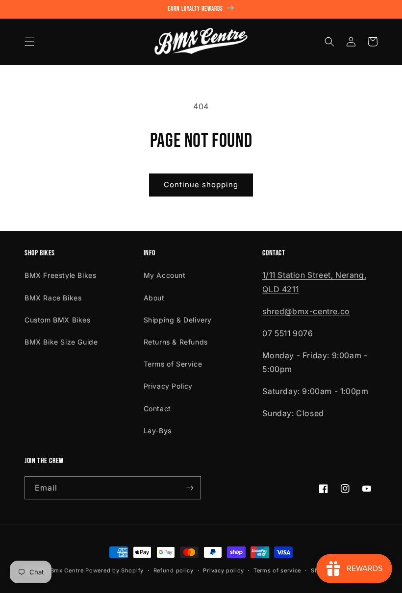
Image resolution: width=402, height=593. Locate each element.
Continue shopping (201, 184)
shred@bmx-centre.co (306, 311)
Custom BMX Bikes (58, 320)
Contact (157, 408)
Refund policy (173, 570)
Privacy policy (223, 570)
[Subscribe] (190, 487)
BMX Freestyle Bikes (60, 275)
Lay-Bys (158, 430)
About (154, 298)
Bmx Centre (67, 570)
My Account (165, 275)
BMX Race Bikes (53, 298)
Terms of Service (173, 364)
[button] (29, 41)
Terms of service (277, 570)
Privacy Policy (168, 386)
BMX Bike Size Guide (61, 342)
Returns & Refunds (176, 342)
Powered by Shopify (114, 570)
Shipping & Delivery (178, 320)
